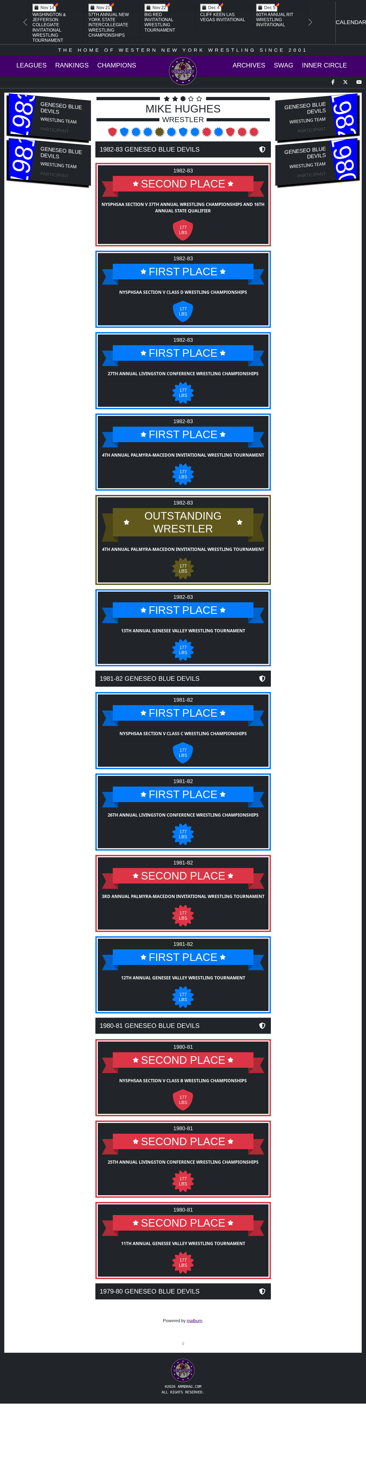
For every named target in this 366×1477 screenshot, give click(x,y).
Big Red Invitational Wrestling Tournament (159, 22)
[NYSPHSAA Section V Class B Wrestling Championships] (231, 133)
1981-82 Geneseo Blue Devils (150, 678)
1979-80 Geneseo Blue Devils (150, 1291)
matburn (194, 1320)
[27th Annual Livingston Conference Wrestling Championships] (136, 133)
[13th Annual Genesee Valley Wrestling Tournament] (172, 133)
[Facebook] (333, 82)
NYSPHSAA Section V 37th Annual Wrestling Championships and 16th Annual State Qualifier (183, 207)
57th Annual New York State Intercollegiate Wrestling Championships (108, 24)
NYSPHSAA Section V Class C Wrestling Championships (183, 733)
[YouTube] (359, 82)
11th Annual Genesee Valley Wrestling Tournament (183, 1243)
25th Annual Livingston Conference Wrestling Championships (183, 1162)
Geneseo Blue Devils (61, 108)
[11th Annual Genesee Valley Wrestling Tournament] (253, 133)
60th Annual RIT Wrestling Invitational (274, 19)
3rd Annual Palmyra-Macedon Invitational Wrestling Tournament (183, 896)
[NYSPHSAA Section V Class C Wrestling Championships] (183, 133)
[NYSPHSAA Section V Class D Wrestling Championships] (124, 133)
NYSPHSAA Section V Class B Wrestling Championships (183, 1081)
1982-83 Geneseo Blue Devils (150, 149)
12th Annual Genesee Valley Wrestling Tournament (183, 978)
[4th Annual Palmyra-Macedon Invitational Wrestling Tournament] (148, 133)
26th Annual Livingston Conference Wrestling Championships (183, 815)
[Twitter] (345, 82)
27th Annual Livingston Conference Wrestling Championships (183, 374)
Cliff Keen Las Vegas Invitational (222, 17)
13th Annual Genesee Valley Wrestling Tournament (183, 631)
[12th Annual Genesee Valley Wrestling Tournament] (219, 133)
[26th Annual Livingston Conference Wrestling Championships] (195, 133)
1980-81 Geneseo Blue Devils (150, 1025)
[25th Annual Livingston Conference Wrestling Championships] (242, 133)
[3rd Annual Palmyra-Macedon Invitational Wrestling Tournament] (207, 133)
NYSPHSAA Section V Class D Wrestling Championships (183, 292)
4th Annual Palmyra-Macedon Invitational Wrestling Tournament (183, 455)
